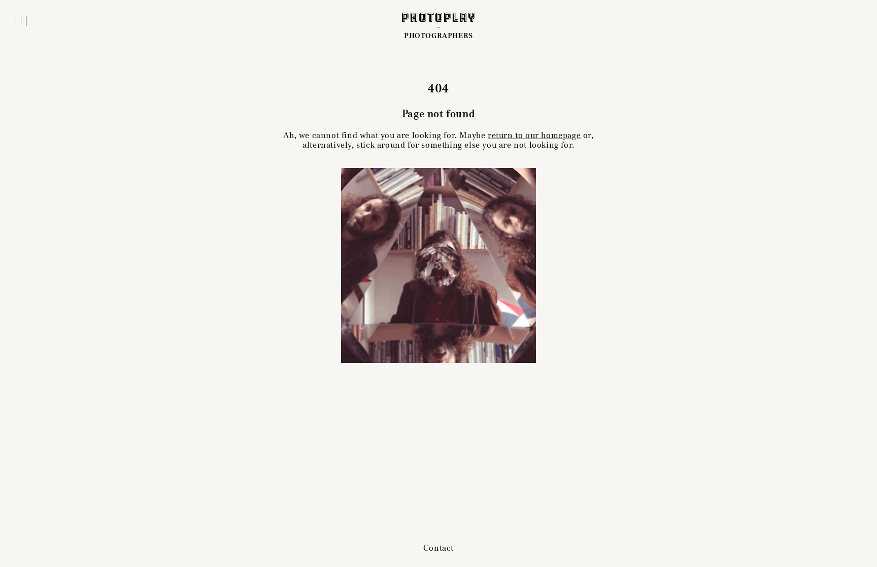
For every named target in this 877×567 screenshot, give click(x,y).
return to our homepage (534, 135)
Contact (438, 548)
